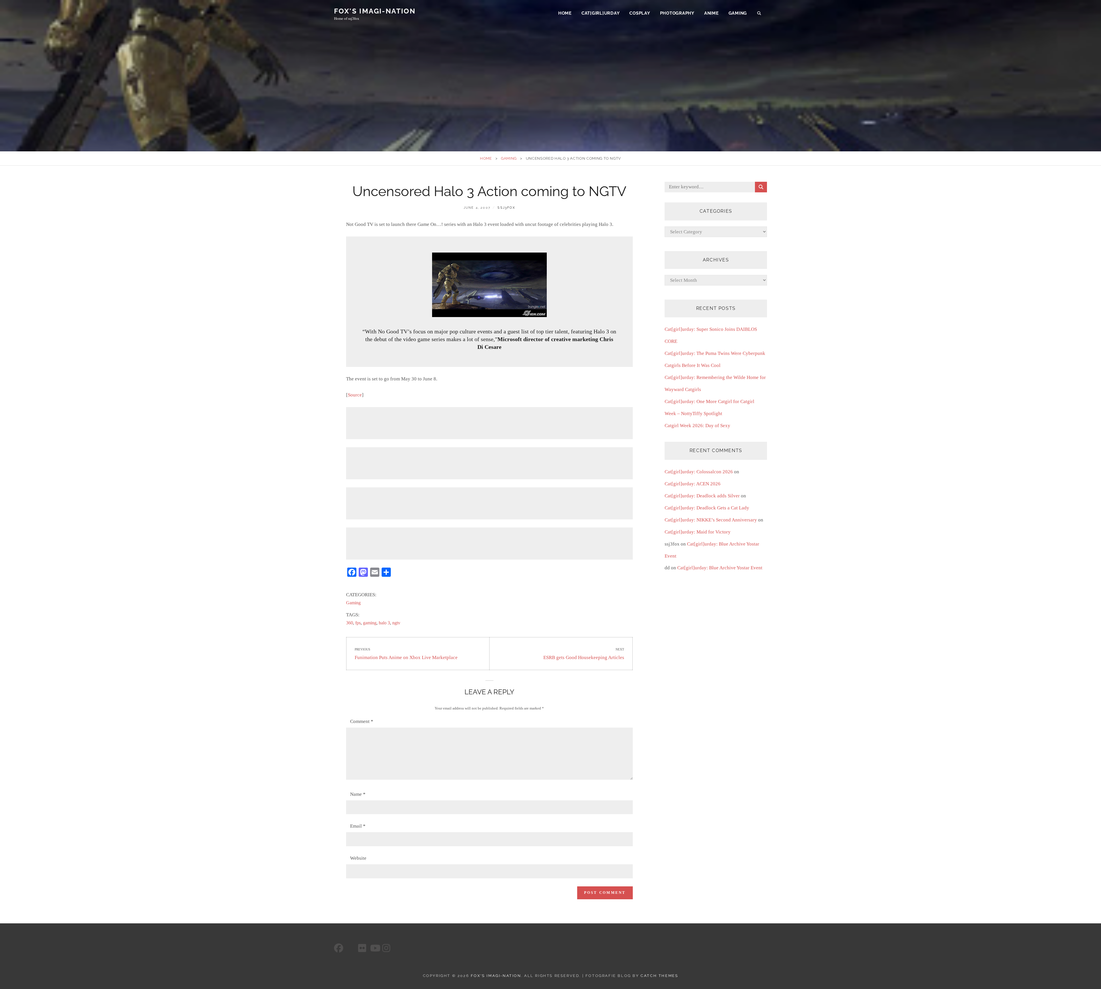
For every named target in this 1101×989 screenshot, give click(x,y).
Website (358, 858)
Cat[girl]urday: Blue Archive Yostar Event (719, 567)
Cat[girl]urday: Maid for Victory (698, 532)
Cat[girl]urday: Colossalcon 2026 (699, 471)
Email (358, 826)
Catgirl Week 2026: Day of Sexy (697, 425)
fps (358, 622)
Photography (677, 13)
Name (358, 794)
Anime (711, 13)
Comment (361, 721)
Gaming (738, 13)
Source (355, 395)
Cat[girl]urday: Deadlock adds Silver (702, 496)
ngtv (396, 622)
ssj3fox (506, 208)
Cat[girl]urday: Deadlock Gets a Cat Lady (707, 508)
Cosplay (639, 13)
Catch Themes (659, 976)
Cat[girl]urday (600, 13)
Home (565, 13)
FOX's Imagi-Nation (374, 11)
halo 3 (384, 622)
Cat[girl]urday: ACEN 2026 (693, 483)
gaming (369, 622)
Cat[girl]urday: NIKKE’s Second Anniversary (711, 520)
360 (349, 622)
